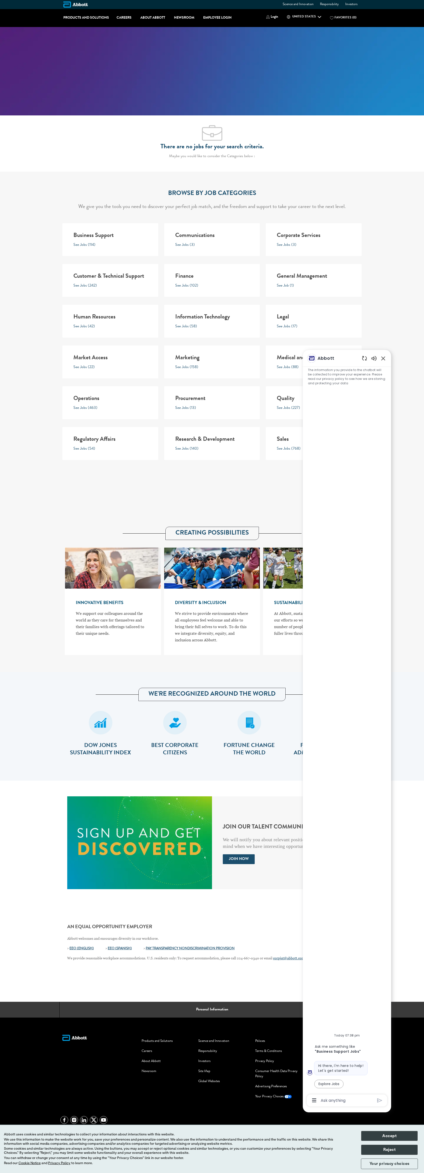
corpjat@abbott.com (289, 958)
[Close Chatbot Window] (383, 358)
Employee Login (217, 18)
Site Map (204, 1071)
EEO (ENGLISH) (81, 948)
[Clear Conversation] (364, 358)
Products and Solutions (86, 18)
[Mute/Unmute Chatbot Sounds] (374, 358)
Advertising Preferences (271, 1086)
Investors (351, 4)
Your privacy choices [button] (390, 1164)
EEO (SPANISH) (120, 948)
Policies (260, 1041)
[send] (380, 1100)
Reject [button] (389, 1150)
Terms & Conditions (268, 1051)
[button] (272, 17)
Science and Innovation (298, 4)
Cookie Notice (29, 1163)
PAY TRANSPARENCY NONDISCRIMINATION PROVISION (190, 948)
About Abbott (152, 18)
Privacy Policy (264, 1061)
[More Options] (314, 1100)
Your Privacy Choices (269, 1096)
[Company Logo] (75, 4)
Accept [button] (389, 1136)
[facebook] (64, 1120)
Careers (124, 18)
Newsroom (184, 18)
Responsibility (329, 4)
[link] (239, 859)
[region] (347, 729)
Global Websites (209, 1081)
